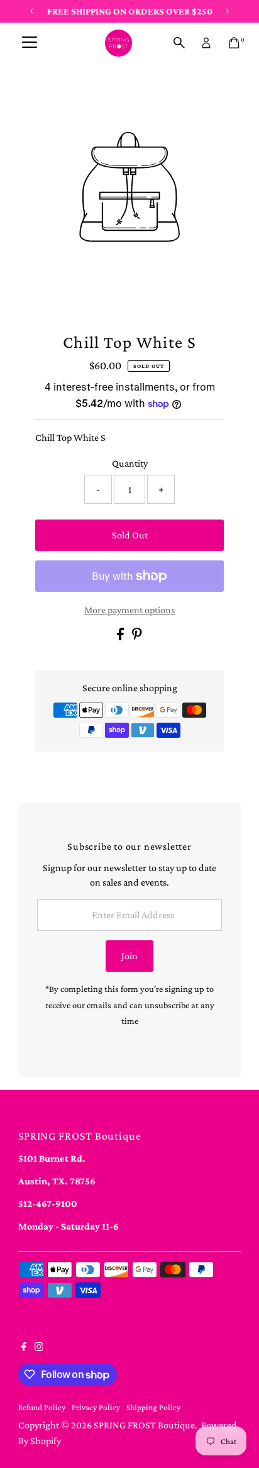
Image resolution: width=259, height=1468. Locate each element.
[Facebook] (24, 1348)
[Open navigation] (29, 42)
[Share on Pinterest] (137, 636)
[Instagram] (39, 1348)
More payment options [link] (129, 609)
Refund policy (41, 1407)
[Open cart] (234, 42)
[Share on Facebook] (121, 636)
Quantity (130, 463)
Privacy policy (96, 1407)
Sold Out (130, 535)
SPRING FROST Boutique (144, 1425)
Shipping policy (153, 1407)
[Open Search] (179, 42)
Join (129, 955)
